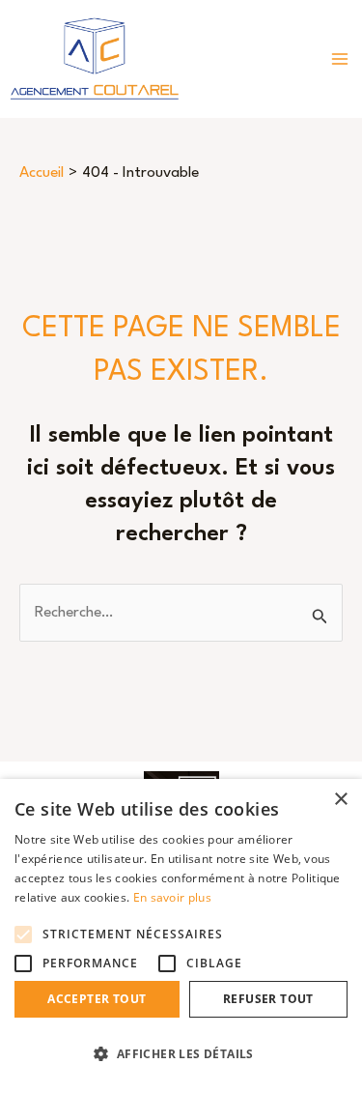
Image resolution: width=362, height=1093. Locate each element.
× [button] (340, 799)
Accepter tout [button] (96, 999)
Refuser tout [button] (268, 999)
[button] (181, 1054)
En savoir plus (172, 897)
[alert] (181, 936)
